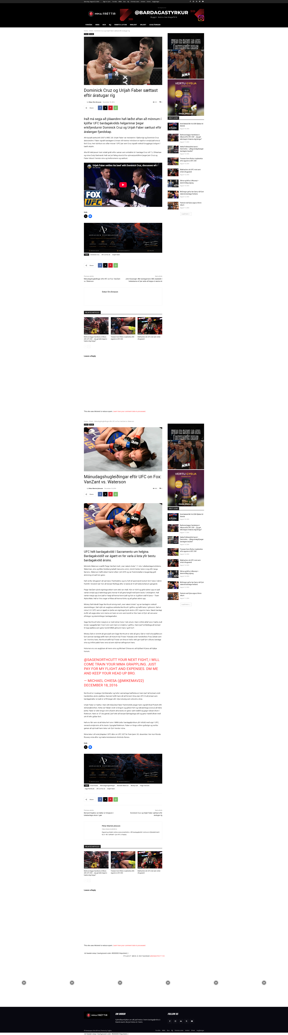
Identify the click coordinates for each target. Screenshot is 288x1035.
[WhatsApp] (115, 108)
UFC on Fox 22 (106, 254)
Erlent (91, 31)
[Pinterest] (110, 108)
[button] (201, 24)
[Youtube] (202, 1)
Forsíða (91, 34)
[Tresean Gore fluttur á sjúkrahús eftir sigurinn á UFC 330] (123, 325)
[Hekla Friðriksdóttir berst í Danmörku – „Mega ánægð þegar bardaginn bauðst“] (173, 149)
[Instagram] (193, 1)
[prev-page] (85, 346)
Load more (185, 214)
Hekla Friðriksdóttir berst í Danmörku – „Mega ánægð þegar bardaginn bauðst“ (192, 149)
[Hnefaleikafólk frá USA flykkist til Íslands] (173, 126)
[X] (196, 1)
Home (86, 31)
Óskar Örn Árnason (95, 102)
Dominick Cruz (94, 254)
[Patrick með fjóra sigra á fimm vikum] (173, 205)
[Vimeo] (199, 1)
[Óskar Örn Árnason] (85, 102)
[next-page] (89, 346)
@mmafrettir (157, 956)
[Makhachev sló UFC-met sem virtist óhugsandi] (150, 325)
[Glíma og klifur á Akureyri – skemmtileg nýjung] (173, 183)
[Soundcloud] (181, 1021)
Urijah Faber (116, 254)
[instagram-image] (24, 983)
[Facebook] (190, 1)
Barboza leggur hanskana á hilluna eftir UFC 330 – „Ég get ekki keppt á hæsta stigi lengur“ (95, 339)
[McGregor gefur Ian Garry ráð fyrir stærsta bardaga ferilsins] (173, 194)
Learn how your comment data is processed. (129, 411)
